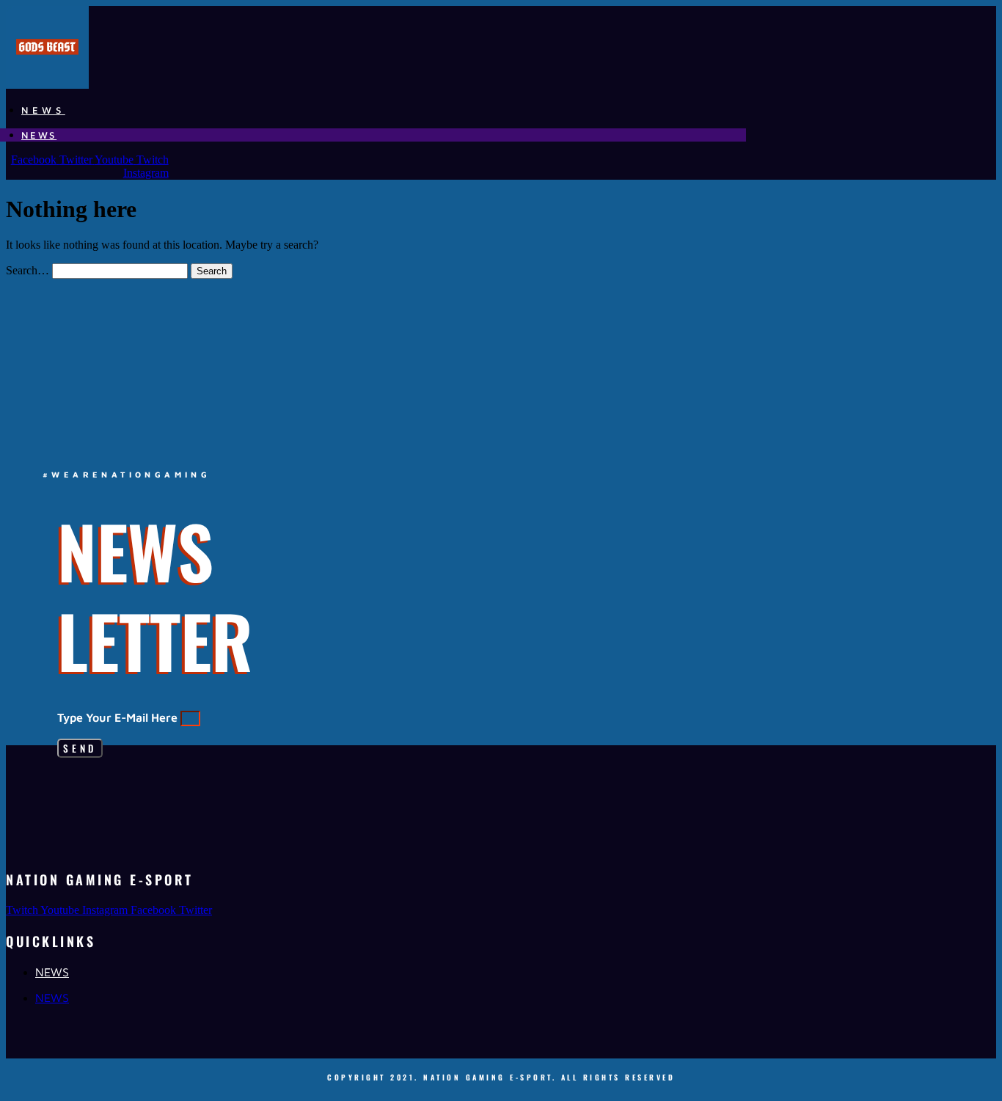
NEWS (43, 110)
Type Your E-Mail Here (118, 717)
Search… (27, 270)
